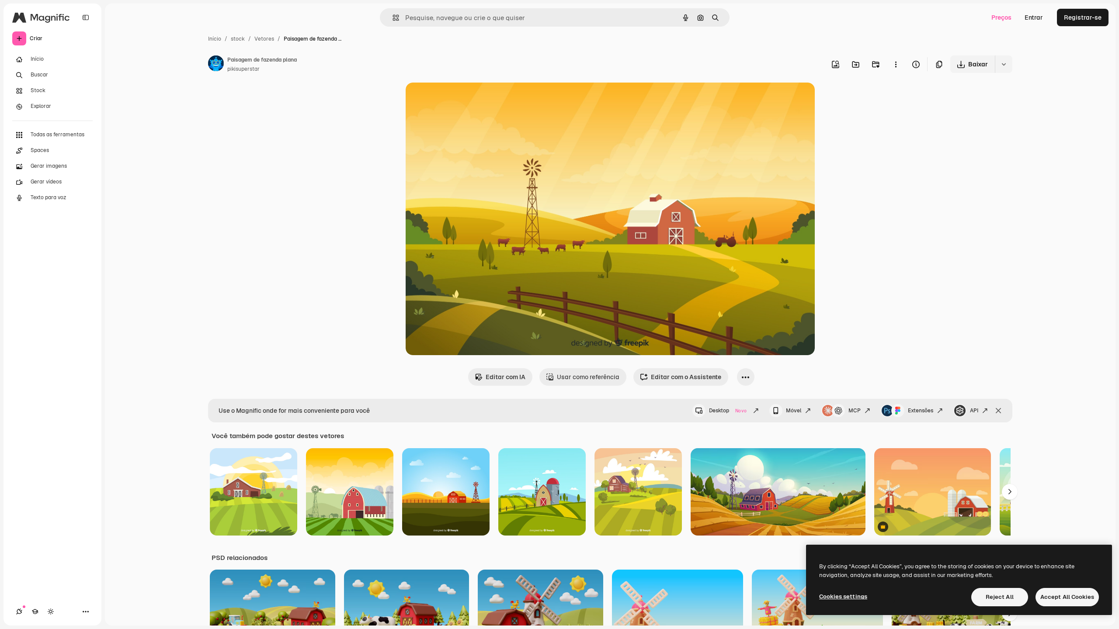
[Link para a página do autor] (216, 64)
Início (214, 38)
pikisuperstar (243, 69)
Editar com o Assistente (686, 377)
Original (461, 99)
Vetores (264, 38)
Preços (1001, 17)
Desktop (728, 410)
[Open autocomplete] (392, 17)
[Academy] (35, 612)
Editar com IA (505, 377)
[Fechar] (998, 410)
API (974, 410)
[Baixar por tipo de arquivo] (1003, 64)
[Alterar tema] (51, 612)
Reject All (1000, 597)
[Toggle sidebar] (86, 17)
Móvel (793, 410)
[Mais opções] (895, 64)
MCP (854, 410)
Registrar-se (1083, 17)
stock (238, 38)
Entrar (1034, 17)
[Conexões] (19, 612)
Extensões (920, 410)
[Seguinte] (1010, 492)
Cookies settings (843, 596)
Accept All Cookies (1067, 597)
